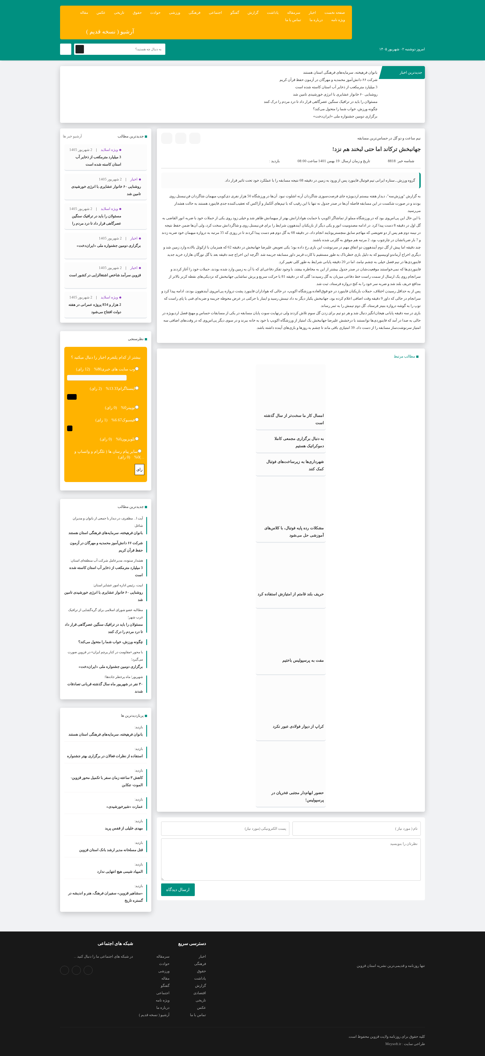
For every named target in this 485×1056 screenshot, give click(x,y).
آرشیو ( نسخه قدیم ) (110, 31)
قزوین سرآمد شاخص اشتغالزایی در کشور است (105, 275)
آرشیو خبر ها (72, 136)
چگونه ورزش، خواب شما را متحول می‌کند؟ (345, 109)
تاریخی (119, 12)
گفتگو (234, 12)
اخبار (312, 12)
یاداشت (273, 12)
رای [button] (139, 469)
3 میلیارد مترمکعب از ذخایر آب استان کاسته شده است (336, 87)
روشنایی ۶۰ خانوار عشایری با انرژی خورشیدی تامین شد (335, 94)
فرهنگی (194, 12)
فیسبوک (128, 420)
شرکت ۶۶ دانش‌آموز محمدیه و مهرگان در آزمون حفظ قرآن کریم (329, 80)
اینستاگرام (126, 388)
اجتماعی (215, 12)
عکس (101, 12)
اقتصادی (199, 993)
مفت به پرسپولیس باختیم (303, 660)
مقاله (84, 12)
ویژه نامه (338, 20)
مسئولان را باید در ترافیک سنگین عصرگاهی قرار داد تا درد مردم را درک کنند (321, 102)
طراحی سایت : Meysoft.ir (405, 1044)
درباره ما (316, 20)
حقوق (137, 12)
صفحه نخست (334, 12)
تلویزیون (128, 439)
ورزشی (174, 12)
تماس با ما (293, 20)
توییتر (130, 408)
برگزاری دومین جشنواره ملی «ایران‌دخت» (345, 116)
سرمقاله (293, 12)
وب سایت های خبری (118, 369)
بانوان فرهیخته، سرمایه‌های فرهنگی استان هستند (340, 72)
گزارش (253, 12)
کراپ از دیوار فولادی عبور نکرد (298, 726)
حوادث (155, 12)
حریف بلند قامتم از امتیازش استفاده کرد (291, 594)
